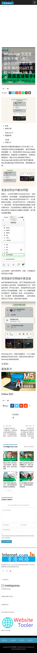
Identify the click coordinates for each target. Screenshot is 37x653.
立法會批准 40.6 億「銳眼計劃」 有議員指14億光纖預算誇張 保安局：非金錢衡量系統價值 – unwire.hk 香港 (10, 432)
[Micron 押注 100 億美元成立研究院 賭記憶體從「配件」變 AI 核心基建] (10, 456)
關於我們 (4, 640)
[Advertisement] (18, 26)
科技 (6, 48)
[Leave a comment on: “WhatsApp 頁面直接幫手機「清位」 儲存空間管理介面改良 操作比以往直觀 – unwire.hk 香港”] (8, 88)
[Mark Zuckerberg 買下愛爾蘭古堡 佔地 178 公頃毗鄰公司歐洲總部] (27, 456)
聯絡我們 (30, 640)
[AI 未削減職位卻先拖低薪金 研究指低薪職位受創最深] (27, 476)
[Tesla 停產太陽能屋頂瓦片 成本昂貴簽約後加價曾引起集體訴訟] (10, 476)
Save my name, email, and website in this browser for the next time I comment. (18, 536)
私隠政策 (21, 640)
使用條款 (13, 640)
